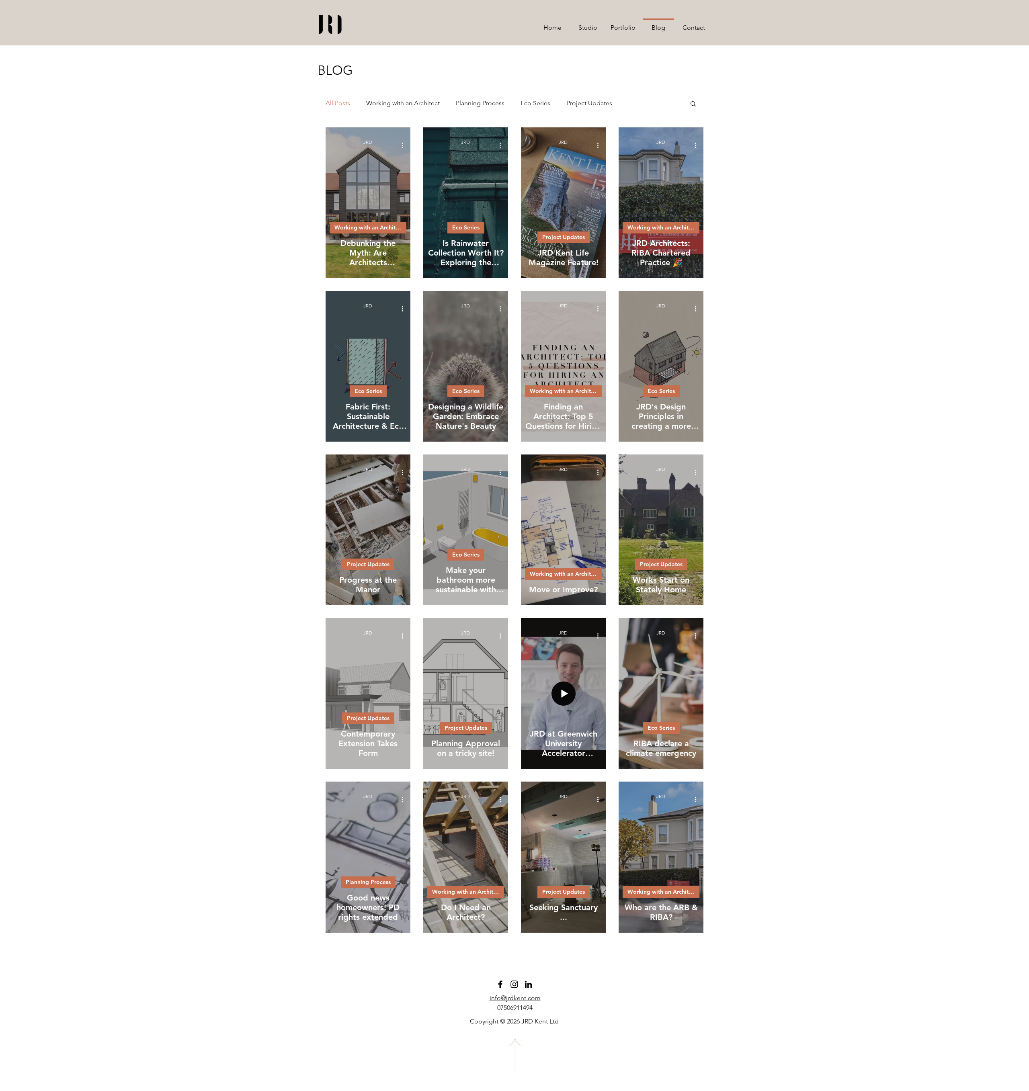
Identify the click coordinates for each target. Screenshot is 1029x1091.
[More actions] (405, 145)
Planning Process (480, 103)
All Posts (338, 103)
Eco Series (535, 103)
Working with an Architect (403, 103)
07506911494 (515, 1007)
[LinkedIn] (528, 984)
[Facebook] (500, 984)
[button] (693, 104)
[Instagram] (514, 984)
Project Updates (589, 103)
